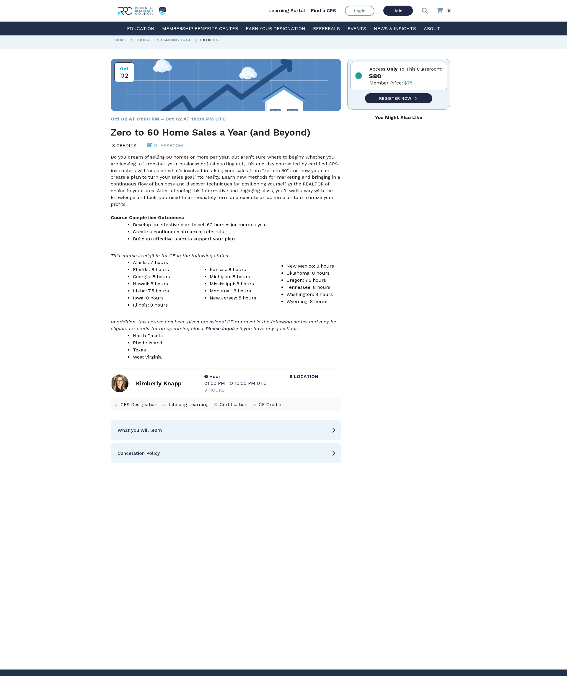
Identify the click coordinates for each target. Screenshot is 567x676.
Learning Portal (286, 10)
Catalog (209, 40)
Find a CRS (323, 10)
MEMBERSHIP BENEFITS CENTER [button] (200, 28)
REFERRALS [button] (326, 28)
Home (121, 40)
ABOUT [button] (432, 28)
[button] (226, 430)
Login (360, 10)
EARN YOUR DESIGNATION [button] (275, 28)
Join (398, 10)
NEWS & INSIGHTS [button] (395, 28)
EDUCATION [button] (140, 28)
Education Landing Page (164, 40)
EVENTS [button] (357, 28)
